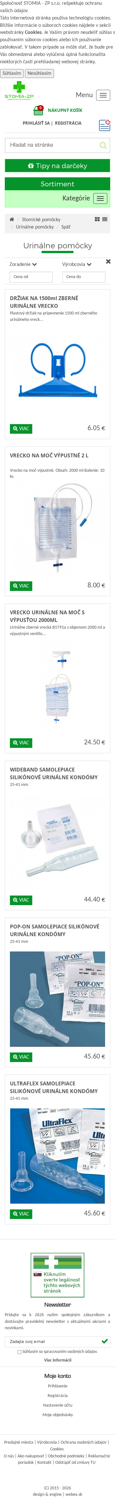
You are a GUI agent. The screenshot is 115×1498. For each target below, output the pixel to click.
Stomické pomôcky (41, 219)
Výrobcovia (47, 1442)
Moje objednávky (57, 1415)
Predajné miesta (18, 1442)
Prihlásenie (57, 1386)
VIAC (23, 428)
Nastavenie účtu (57, 1405)
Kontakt (44, 1462)
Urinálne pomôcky (35, 227)
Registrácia (58, 1395)
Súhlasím (12, 73)
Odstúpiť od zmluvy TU (75, 1462)
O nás (9, 1456)
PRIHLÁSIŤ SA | (38, 123)
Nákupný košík (65, 110)
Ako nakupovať (31, 1456)
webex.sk (73, 1494)
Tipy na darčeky (60, 165)
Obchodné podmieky (66, 1456)
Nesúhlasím (39, 73)
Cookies (33, 32)
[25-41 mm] (57, 793)
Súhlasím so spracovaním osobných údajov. (60, 1352)
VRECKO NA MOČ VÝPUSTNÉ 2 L (49, 455)
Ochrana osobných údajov (83, 1442)
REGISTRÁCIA (68, 123)
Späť (66, 227)
